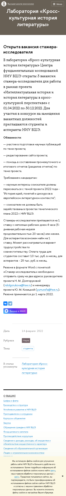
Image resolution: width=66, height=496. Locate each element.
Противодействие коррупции (18, 436)
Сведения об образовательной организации (25, 448)
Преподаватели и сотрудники (17, 413)
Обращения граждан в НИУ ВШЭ (19, 427)
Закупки (7, 422)
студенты (28, 348)
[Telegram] (10, 303)
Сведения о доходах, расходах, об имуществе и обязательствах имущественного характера (27, 442)
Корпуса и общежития (14, 418)
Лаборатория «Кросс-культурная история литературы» (33, 17)
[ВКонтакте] (5, 303)
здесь (52, 470)
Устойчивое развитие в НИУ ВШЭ (19, 409)
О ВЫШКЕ (9, 396)
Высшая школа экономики (21, 3)
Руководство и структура (15, 405)
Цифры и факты (10, 400)
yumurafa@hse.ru (47, 289)
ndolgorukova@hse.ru (18, 285)
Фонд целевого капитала (15, 431)
